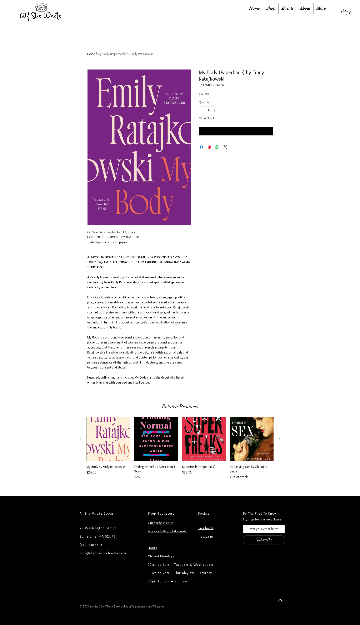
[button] (348, 11)
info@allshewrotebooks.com (103, 553)
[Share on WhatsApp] (217, 147)
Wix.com (158, 606)
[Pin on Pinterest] (209, 147)
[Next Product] (279, 439)
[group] (180, 451)
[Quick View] (108, 439)
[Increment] (214, 110)
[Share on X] (225, 147)
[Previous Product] (80, 439)
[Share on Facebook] (201, 147)
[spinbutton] (208, 110)
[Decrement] (202, 110)
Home (91, 54)
